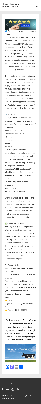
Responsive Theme (8, 398)
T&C (3, 383)
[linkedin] (8, 390)
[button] (7, 24)
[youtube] (13, 390)
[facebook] (3, 390)
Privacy (9, 383)
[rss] (18, 390)
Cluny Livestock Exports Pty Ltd (10, 5)
